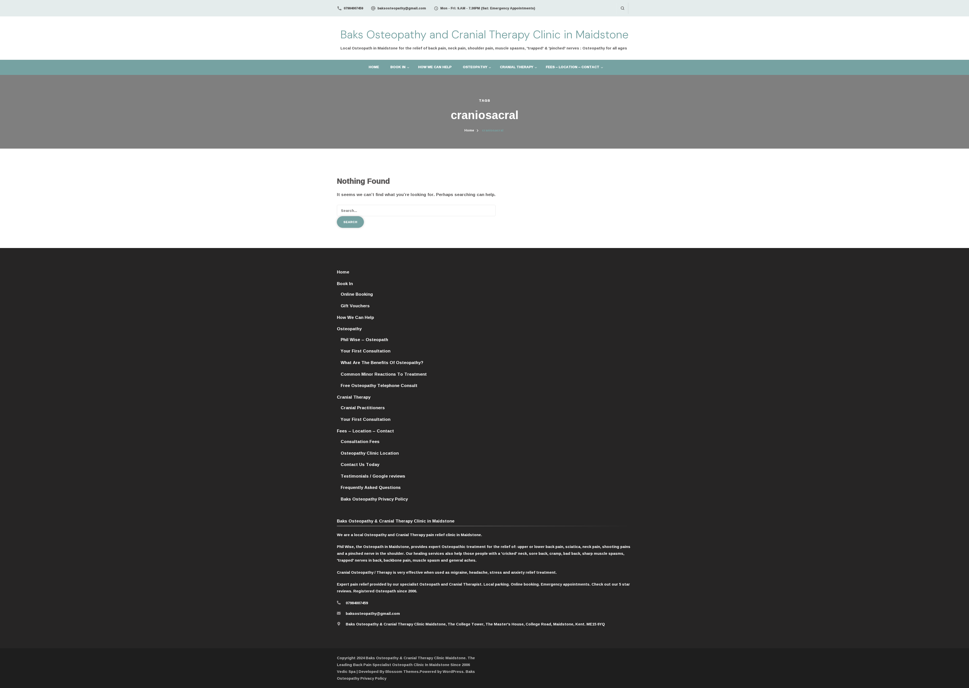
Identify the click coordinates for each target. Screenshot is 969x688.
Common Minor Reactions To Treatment (384, 374)
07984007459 (353, 8)
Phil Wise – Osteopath (364, 339)
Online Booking (357, 294)
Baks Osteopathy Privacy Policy (374, 499)
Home (374, 67)
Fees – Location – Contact (572, 67)
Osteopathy (475, 67)
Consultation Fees (360, 441)
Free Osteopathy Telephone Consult (379, 385)
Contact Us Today (360, 464)
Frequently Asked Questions (371, 487)
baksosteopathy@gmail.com (402, 8)
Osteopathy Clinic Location (370, 453)
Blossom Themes (402, 671)
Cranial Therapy (516, 67)
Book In (398, 67)
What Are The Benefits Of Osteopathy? (382, 362)
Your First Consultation (365, 351)
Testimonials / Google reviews (373, 476)
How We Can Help (434, 67)
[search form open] (622, 8)
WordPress (453, 671)
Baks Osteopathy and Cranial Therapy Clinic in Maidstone (484, 34)
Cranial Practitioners (363, 407)
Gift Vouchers (355, 305)
